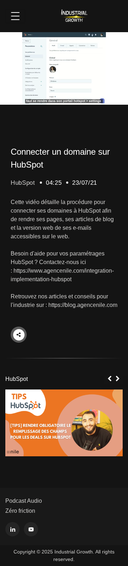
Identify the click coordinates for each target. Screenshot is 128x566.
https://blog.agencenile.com (82, 305)
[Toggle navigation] (15, 16)
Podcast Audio (23, 501)
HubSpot (23, 182)
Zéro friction (20, 511)
